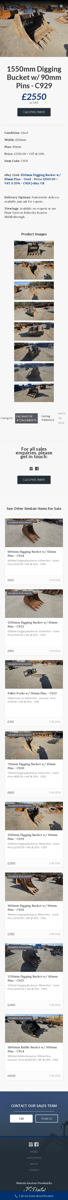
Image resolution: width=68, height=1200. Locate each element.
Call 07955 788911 (34, 112)
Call (21, 1118)
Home (34, 1151)
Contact (34, 1170)
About (34, 1164)
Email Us (47, 1118)
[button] (57, 6)
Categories (34, 1158)
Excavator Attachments (26, 418)
